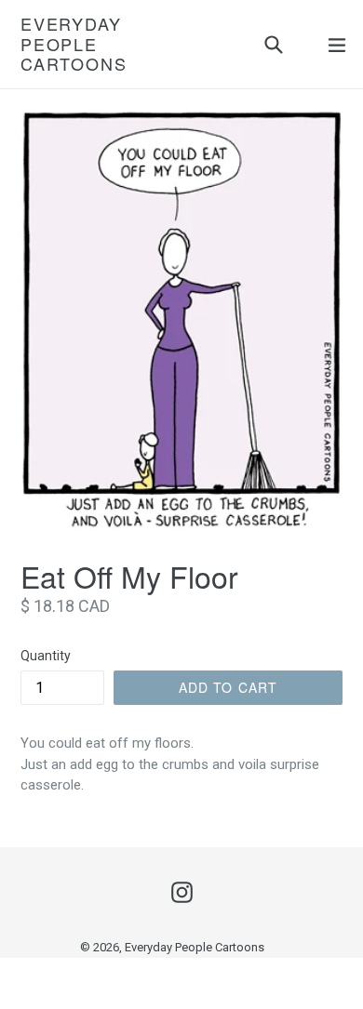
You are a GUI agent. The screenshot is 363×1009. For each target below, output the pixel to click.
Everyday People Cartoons (73, 44)
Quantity (45, 655)
